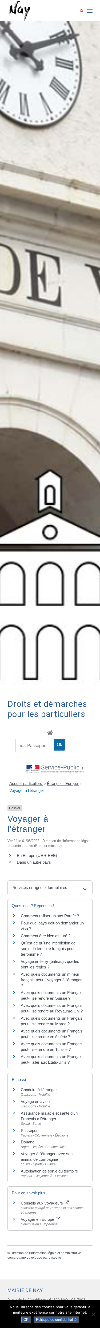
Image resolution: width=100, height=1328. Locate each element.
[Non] (93, 1314)
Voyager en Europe (38, 1219)
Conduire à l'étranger (39, 1089)
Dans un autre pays (34, 862)
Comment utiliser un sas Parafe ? (50, 916)
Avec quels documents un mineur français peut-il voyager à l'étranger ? (51, 980)
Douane (27, 1142)
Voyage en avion (35, 1101)
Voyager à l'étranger (26, 790)
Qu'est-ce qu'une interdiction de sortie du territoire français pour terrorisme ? (48, 948)
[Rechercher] (79, 10)
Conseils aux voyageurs (42, 1203)
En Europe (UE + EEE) (37, 855)
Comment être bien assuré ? (45, 936)
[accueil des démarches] (50, 732)
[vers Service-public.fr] (55, 769)
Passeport (30, 1130)
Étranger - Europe (63, 783)
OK (26, 1320)
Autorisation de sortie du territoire (49, 1171)
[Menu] (90, 10)
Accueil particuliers (26, 783)
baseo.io (55, 1257)
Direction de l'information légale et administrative (46, 1253)
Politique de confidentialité (56, 1320)
